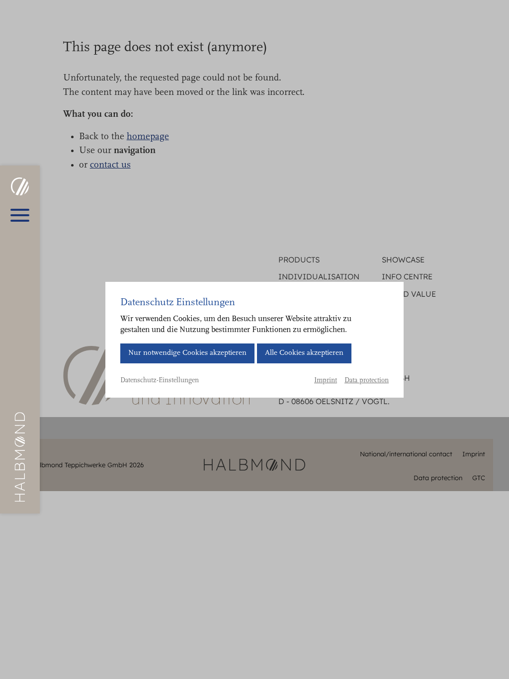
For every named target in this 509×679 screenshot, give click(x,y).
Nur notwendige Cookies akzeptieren (187, 353)
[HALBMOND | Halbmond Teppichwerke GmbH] (19, 186)
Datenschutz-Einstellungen (159, 380)
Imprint (325, 380)
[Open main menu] (19, 215)
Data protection (366, 380)
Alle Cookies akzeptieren (304, 353)
